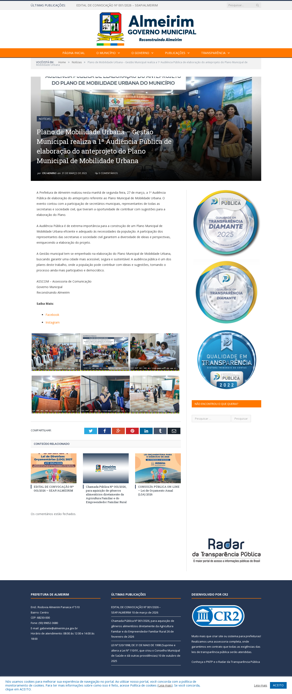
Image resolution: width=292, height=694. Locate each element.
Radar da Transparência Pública (239, 662)
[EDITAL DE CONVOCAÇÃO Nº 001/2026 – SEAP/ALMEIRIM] (54, 468)
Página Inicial (73, 53)
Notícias (44, 119)
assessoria (221, 641)
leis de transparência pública (210, 652)
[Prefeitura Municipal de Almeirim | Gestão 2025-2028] (146, 28)
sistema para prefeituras (244, 636)
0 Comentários (108, 173)
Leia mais (165, 685)
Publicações (175, 53)
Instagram (53, 322)
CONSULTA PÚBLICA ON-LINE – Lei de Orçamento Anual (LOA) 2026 (159, 490)
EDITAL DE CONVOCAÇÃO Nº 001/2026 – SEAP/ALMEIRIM (54, 488)
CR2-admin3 (49, 173)
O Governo (140, 53)
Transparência (213, 53)
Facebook (52, 315)
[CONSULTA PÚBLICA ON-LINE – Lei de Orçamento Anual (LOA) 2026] (158, 468)
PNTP (209, 662)
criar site (217, 636)
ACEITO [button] (278, 685)
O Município (106, 53)
